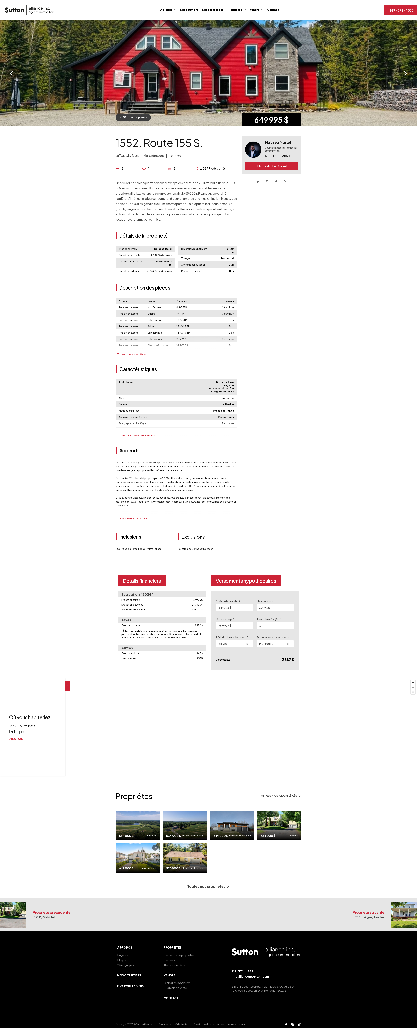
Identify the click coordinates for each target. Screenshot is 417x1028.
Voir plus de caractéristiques (138, 435)
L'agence (123, 955)
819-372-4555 (402, 10)
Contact (273, 9)
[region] (208, 727)
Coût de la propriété (228, 601)
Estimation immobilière (177, 983)
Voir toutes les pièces (133, 354)
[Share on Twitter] (285, 181)
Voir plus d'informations (133, 518)
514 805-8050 (279, 156)
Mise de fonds (265, 601)
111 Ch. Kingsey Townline (369, 917)
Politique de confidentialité (173, 1024)
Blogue (121, 960)
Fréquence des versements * (274, 637)
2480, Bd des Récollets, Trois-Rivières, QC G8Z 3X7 (263, 986)
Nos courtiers (189, 9)
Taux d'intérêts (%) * (269, 619)
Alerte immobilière (174, 965)
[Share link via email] (267, 181)
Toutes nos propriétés (278, 796)
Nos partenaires (212, 9)
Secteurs (169, 960)
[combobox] (234, 643)
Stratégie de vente (175, 988)
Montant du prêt (226, 619)
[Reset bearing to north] (413, 692)
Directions (16, 738)
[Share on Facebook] (276, 181)
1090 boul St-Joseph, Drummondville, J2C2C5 (259, 990)
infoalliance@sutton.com (250, 976)
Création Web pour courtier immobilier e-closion (220, 1024)
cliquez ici (141, 637)
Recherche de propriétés (179, 955)
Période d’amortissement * (232, 637)
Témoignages (125, 965)
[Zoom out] (413, 687)
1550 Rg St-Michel (44, 917)
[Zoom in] (413, 682)
